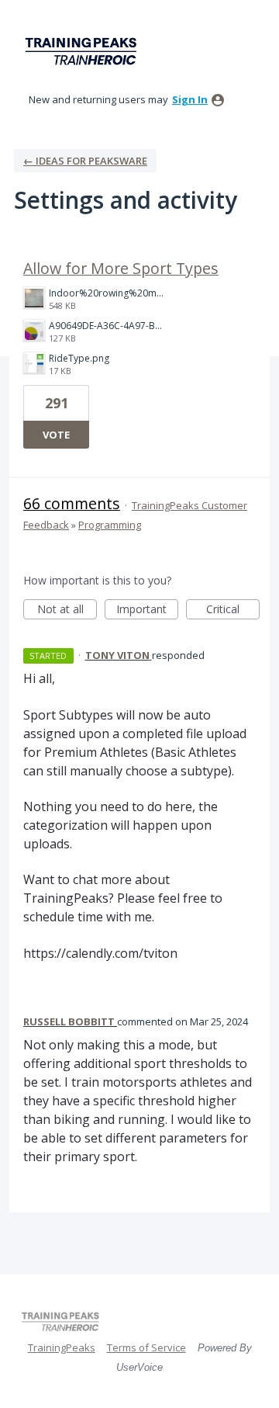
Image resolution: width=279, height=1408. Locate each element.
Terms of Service (146, 1347)
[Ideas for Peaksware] (83, 51)
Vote (56, 435)
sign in (190, 99)
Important (147, 610)
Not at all (67, 610)
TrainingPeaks (61, 1347)
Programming (109, 525)
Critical (233, 610)
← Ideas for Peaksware (85, 161)
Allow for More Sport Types (121, 268)
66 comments (71, 503)
